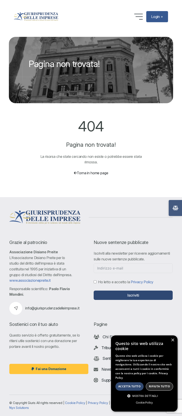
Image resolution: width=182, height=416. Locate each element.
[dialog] (144, 373)
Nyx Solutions (19, 408)
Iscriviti (133, 295)
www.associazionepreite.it (30, 280)
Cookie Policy (75, 403)
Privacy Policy (142, 282)
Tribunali (109, 347)
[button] (144, 396)
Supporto (109, 380)
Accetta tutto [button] (129, 386)
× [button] (172, 340)
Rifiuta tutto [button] (159, 386)
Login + (157, 16)
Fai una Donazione (51, 369)
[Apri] (175, 208)
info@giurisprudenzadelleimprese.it (52, 308)
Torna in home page (92, 173)
